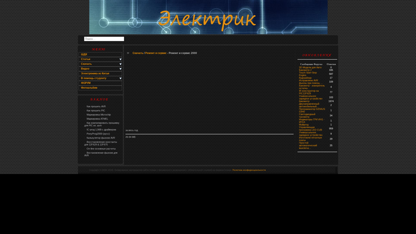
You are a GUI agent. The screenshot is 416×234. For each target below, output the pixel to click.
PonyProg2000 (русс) (97, 133)
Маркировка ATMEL (96, 118)
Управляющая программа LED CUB (310, 128)
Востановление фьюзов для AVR (100, 154)
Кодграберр (305, 77)
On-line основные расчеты (100, 148)
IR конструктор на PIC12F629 (309, 92)
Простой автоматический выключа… (308, 145)
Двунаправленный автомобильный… (309, 105)
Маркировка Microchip (97, 114)
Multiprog (304, 124)
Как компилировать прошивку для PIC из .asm (101, 124)
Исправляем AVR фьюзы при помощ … (311, 81)
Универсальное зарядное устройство (310, 97)
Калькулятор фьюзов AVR (99, 137)
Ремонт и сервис (156, 53)
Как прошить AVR (95, 106)
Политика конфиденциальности (249, 170)
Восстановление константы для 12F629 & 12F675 (100, 143)
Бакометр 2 (305, 70)
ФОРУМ (86, 82)
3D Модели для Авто (310, 67)
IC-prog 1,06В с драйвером (100, 129)
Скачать (138, 53)
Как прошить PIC (94, 110)
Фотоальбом (89, 87)
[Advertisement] (209, 92)
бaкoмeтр (304, 101)
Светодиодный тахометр (307, 115)
